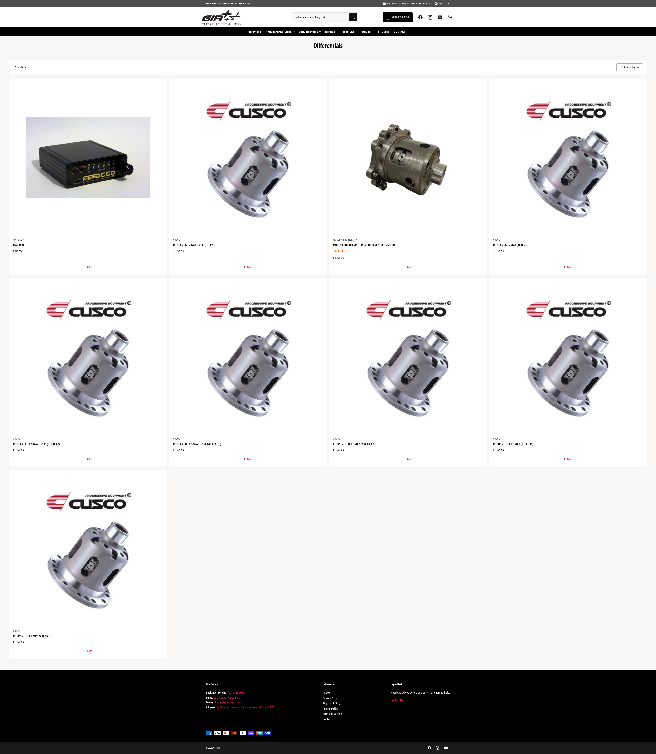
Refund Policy (330, 708)
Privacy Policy (330, 698)
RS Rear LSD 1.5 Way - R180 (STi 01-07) (36, 444)
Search (326, 693)
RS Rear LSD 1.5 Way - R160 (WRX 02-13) (197, 444)
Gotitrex (216, 747)
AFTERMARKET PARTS (279, 31)
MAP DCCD (19, 245)
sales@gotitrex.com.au (227, 697)
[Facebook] (420, 17)
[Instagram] (430, 17)
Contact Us (397, 700)
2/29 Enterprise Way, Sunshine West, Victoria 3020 (245, 707)
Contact (327, 719)
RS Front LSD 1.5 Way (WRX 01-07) (354, 444)
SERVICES (348, 31)
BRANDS (330, 31)
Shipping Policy (331, 703)
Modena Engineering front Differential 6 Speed (364, 245)
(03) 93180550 (236, 692)
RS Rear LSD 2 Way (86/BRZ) (510, 245)
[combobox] (325, 17)
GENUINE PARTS (308, 31)
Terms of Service (332, 714)
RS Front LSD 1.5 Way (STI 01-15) (513, 444)
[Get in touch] (440, 17)
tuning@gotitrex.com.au (228, 702)
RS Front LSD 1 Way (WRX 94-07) (32, 636)
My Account (444, 3)
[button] (450, 17)
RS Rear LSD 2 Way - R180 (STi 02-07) (195, 245)
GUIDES (365, 31)
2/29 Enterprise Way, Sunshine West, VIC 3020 (409, 3)
